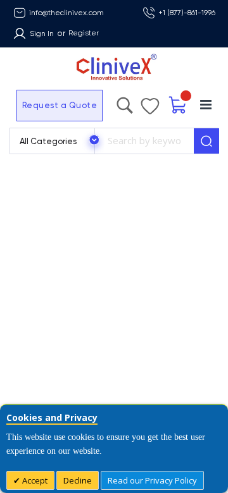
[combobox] (144, 141)
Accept (34, 480)
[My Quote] (178, 105)
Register (83, 32)
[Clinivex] (114, 67)
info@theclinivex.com (66, 12)
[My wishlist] (150, 103)
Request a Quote (60, 105)
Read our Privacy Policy (152, 480)
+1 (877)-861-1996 (186, 12)
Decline (77, 480)
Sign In (42, 33)
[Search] (206, 141)
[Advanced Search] (124, 102)
